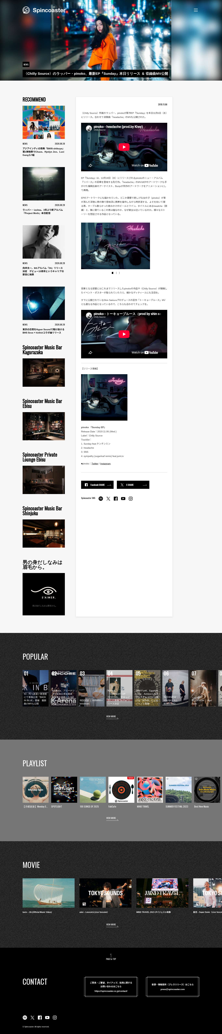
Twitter (94, 463)
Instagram (105, 463)
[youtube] (123, 500)
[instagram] (130, 500)
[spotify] (100, 500)
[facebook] (115, 500)
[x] (108, 500)
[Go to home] (44, 10)
